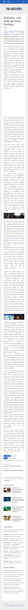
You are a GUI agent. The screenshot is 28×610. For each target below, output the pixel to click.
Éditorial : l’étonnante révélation (12, 466)
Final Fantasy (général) (9, 460)
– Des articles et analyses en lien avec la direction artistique (12, 557)
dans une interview (14, 238)
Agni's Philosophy (12, 458)
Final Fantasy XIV (19, 460)
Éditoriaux (14, 455)
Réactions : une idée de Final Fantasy (13, 470)
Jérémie (5, 27)
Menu (7, 1)
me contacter (7, 41)
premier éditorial (13, 31)
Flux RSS (21, 605)
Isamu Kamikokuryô (18, 162)
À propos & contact (13, 605)
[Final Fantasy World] (14, 8)
